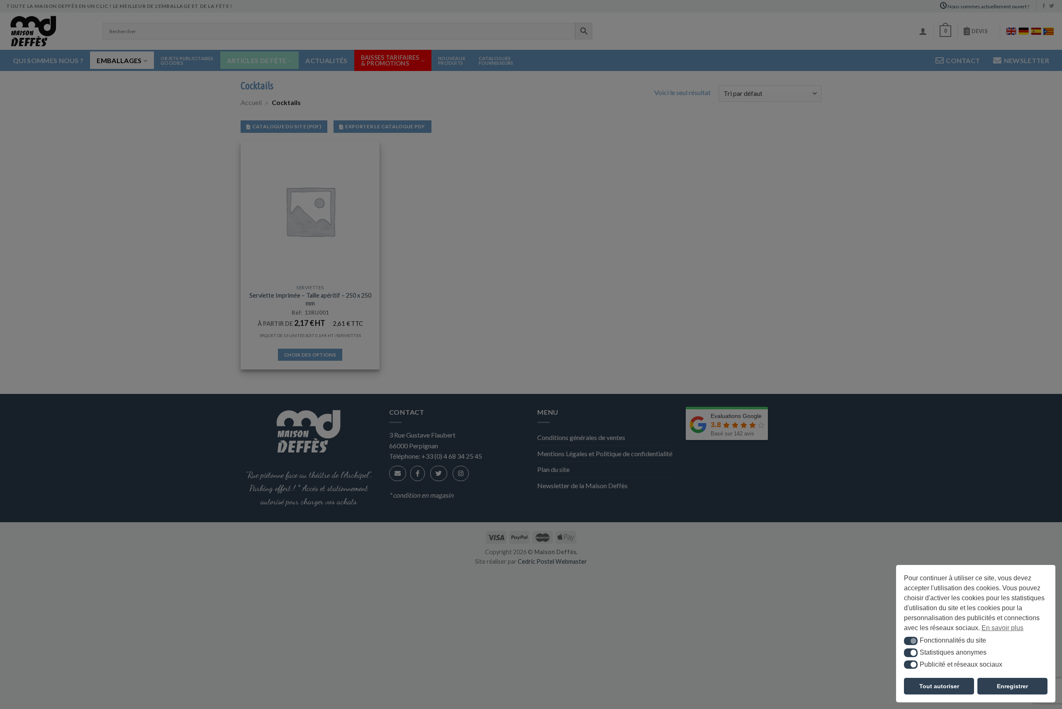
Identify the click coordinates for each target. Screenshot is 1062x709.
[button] (911, 641)
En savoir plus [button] (1002, 627)
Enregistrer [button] (1012, 686)
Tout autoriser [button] (939, 686)
